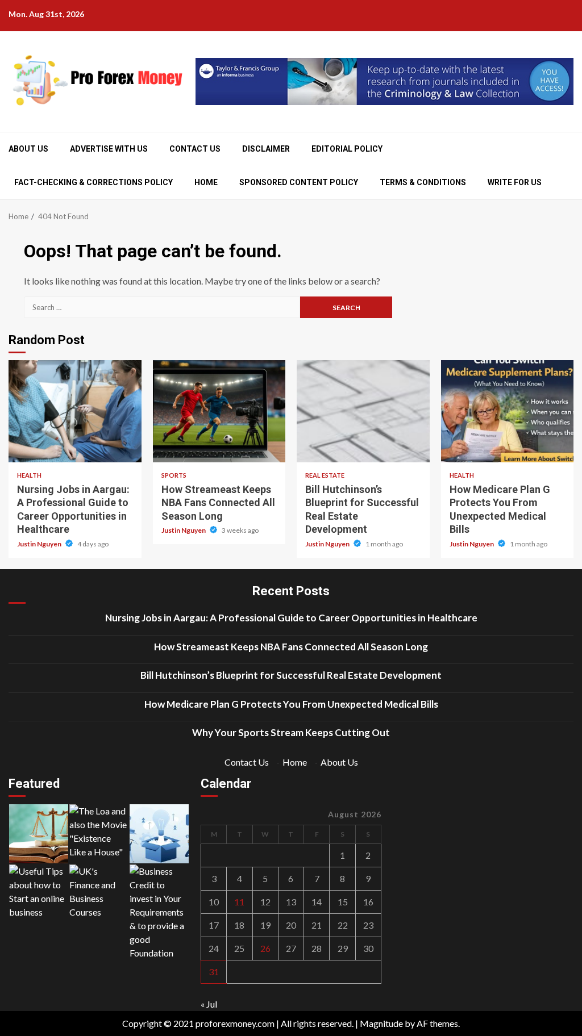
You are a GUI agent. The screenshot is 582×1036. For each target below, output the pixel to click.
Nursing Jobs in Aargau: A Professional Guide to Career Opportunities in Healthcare (75, 411)
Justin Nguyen (40, 544)
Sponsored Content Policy (298, 182)
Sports (173, 475)
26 (265, 948)
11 (239, 901)
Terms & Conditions (423, 182)
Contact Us (195, 148)
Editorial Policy (347, 148)
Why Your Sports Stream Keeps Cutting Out (291, 732)
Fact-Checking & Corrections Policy (93, 182)
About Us (28, 148)
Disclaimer (266, 148)
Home (206, 182)
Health (29, 475)
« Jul (209, 1004)
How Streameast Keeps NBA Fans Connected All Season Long (219, 411)
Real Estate (324, 475)
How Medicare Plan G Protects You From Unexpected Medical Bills (507, 411)
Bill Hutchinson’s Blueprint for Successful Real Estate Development (363, 411)
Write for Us (515, 182)
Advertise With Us (109, 148)
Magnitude (381, 1023)
